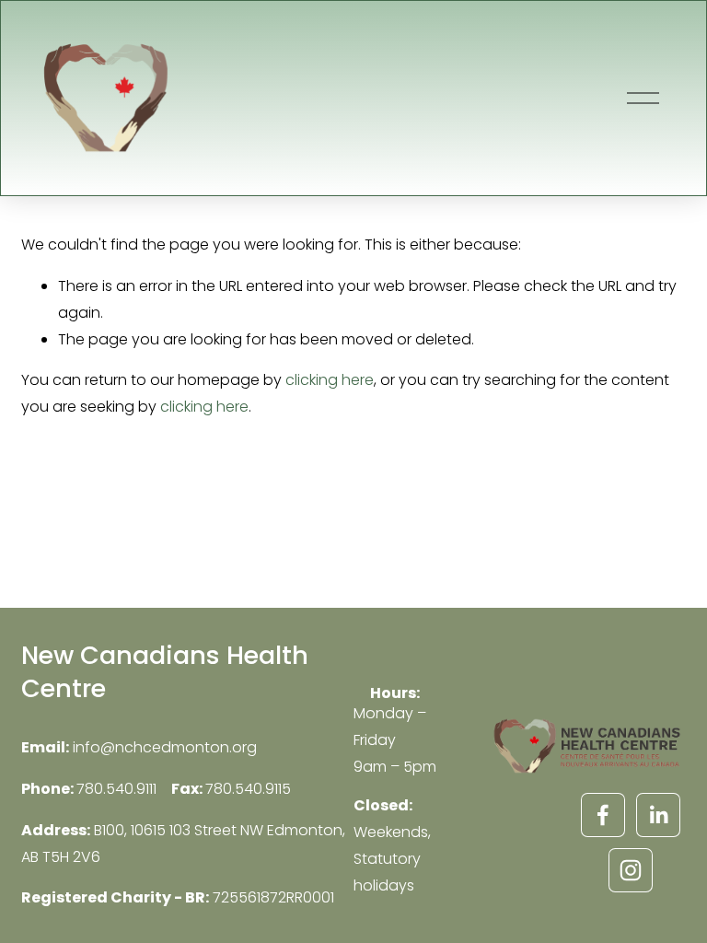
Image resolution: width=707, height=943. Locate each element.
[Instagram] (630, 870)
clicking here (329, 379)
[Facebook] (603, 815)
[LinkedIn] (658, 815)
